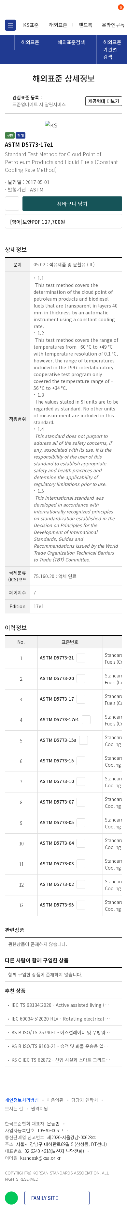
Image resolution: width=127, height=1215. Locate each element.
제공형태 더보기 (103, 101)
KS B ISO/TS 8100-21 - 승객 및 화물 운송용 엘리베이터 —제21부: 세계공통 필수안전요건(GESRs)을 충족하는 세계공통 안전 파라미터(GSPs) (61, 1046)
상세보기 (81, 658)
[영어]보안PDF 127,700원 (37, 221)
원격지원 (39, 1108)
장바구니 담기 (72, 204)
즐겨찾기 (12, 203)
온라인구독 (113, 24)
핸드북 (85, 24)
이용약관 (55, 1100)
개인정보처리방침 (22, 1100)
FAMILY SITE (44, 1197)
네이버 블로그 (11, 1198)
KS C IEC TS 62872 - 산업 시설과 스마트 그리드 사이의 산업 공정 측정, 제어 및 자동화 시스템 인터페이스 (61, 1060)
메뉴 (10, 25)
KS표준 (31, 24)
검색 (94, 10)
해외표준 (58, 24)
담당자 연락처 (84, 1100)
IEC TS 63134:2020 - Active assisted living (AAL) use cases (61, 1005)
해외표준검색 (71, 42)
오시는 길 (14, 1108)
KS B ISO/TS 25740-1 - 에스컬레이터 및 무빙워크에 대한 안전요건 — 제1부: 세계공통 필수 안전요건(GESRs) (61, 1032)
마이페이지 (105, 10)
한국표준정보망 (34, 10)
